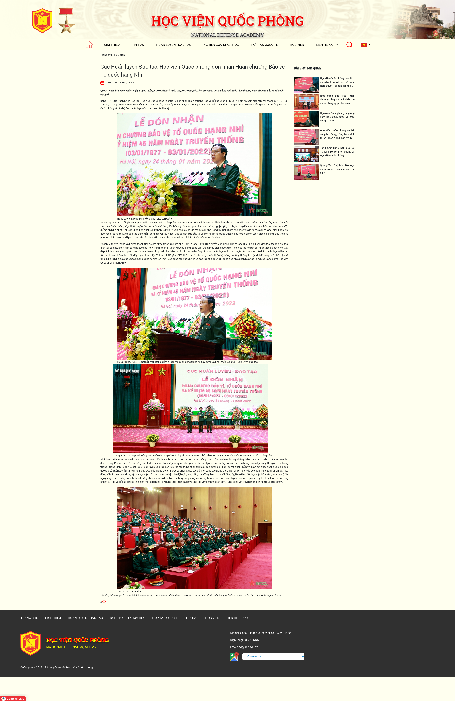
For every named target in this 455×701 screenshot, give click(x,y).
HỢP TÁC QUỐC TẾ (264, 45)
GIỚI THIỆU (112, 45)
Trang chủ (106, 54)
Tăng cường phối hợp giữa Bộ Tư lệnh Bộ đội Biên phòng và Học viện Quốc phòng (337, 152)
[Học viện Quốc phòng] (53, 20)
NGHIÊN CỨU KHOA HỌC (221, 45)
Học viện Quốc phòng (152, 100)
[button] (365, 44)
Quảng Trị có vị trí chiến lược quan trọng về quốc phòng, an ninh (337, 169)
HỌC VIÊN (297, 45)
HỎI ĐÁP (192, 618)
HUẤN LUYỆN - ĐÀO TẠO (173, 45)
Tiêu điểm (119, 54)
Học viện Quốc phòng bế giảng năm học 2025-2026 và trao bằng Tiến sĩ (337, 117)
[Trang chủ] (89, 45)
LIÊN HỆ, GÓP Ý (327, 45)
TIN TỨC (138, 45)
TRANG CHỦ (29, 618)
